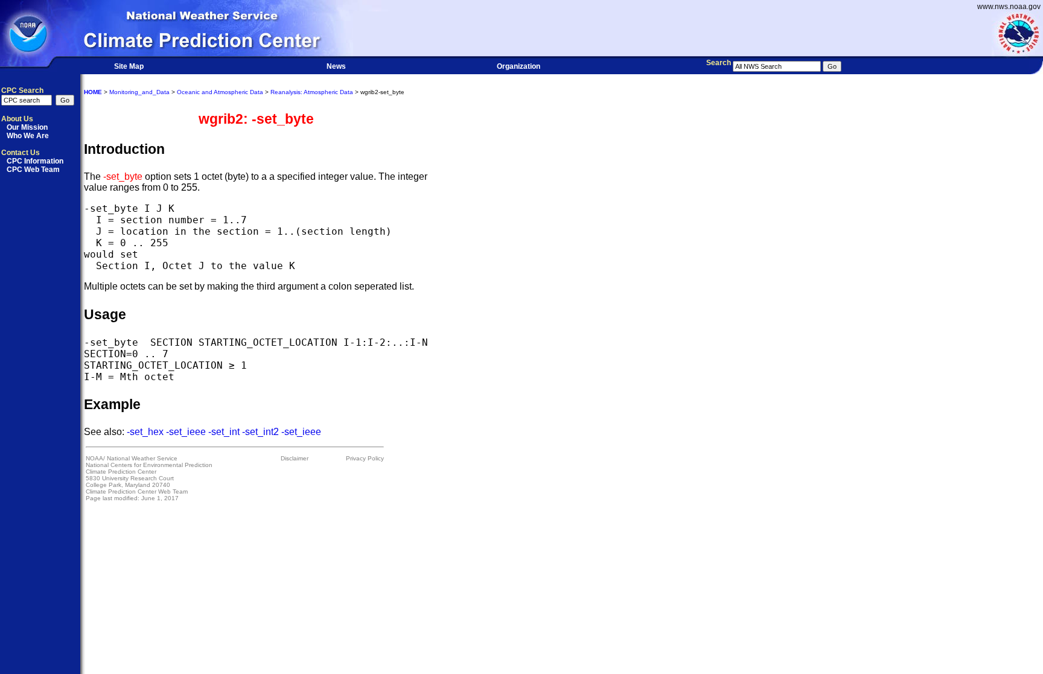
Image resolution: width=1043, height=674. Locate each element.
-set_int (224, 432)
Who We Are (28, 136)
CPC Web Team (33, 169)
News (336, 66)
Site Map (129, 66)
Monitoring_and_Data (139, 92)
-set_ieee (186, 432)
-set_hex (145, 432)
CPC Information (35, 161)
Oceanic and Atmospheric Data (220, 92)
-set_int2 (260, 432)
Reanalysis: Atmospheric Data (311, 92)
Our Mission (27, 127)
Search (718, 63)
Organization (518, 66)
